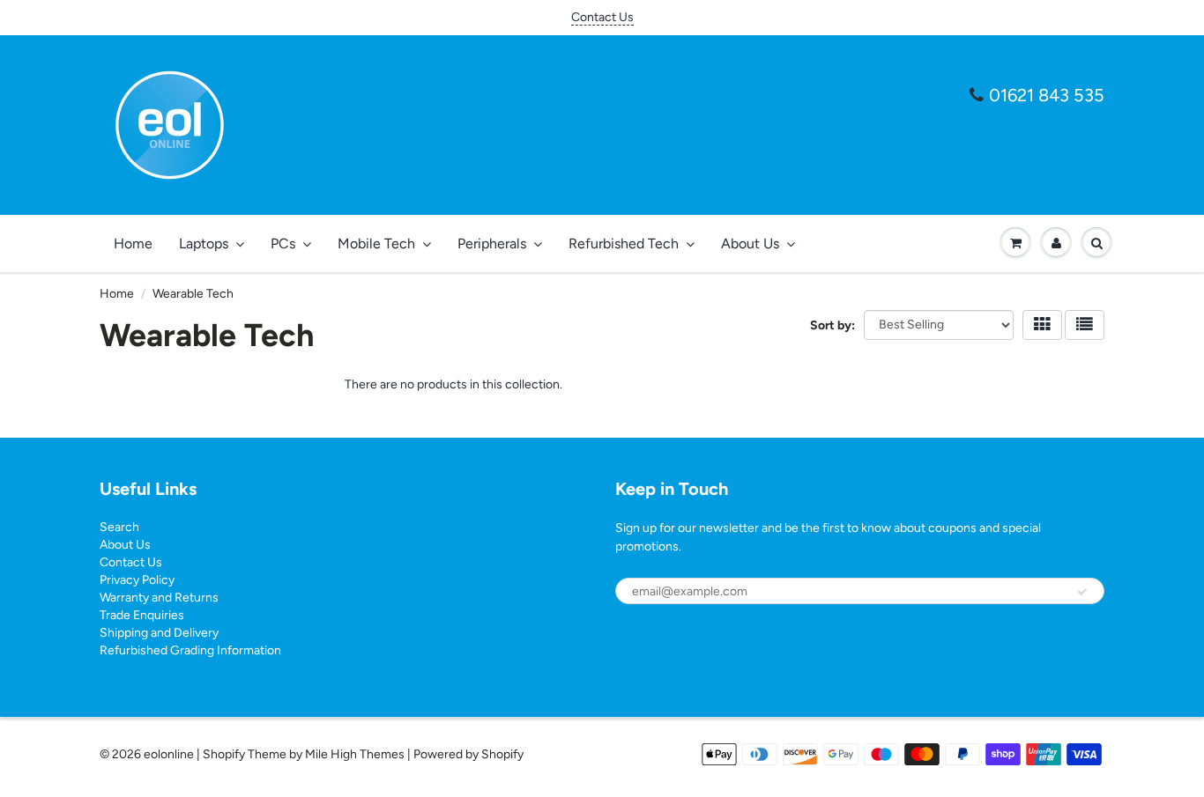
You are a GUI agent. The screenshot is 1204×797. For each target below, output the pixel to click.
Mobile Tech (376, 243)
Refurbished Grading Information (190, 650)
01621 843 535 (1046, 95)
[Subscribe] (1082, 592)
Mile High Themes (355, 754)
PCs (283, 243)
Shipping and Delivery (159, 632)
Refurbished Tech (624, 243)
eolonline (169, 754)
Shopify (224, 754)
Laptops (203, 243)
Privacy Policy (137, 579)
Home (133, 243)
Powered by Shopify (468, 754)
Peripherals (491, 243)
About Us (750, 243)
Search (119, 527)
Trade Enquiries (142, 615)
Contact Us (602, 17)
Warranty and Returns (159, 597)
